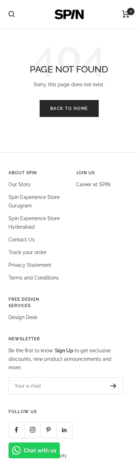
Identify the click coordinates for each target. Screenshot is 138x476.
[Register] (113, 385)
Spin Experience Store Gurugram (34, 201)
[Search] (11, 14)
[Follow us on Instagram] (32, 430)
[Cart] (126, 14)
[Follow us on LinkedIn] (64, 430)
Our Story (19, 184)
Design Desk (22, 317)
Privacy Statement (29, 265)
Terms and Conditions (33, 278)
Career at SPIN (93, 184)
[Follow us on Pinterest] (48, 430)
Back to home (69, 108)
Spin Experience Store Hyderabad (34, 223)
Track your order (27, 252)
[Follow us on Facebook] (16, 430)
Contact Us (21, 239)
